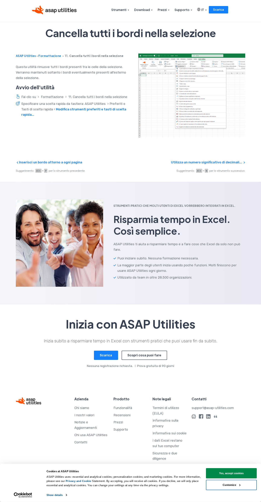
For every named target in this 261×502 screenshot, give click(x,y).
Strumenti (118, 10)
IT (202, 10)
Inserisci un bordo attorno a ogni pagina (50, 162)
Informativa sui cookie (170, 433)
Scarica (218, 9)
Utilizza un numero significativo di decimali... (207, 162)
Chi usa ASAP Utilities (90, 435)
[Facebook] (201, 417)
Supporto (182, 10)
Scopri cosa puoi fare (144, 355)
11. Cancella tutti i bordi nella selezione (97, 97)
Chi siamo (81, 408)
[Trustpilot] (215, 417)
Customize (229, 484)
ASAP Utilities (26, 55)
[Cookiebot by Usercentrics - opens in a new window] (23, 495)
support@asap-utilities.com (213, 408)
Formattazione (49, 55)
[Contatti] (194, 417)
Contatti (80, 442)
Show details (55, 495)
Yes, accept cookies (231, 473)
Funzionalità (122, 408)
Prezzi (162, 10)
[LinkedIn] (208, 417)
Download (142, 10)
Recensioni (121, 415)
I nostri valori (84, 415)
